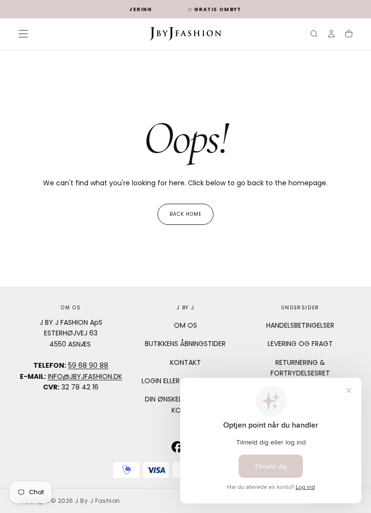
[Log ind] (331, 34)
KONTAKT (185, 362)
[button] (23, 34)
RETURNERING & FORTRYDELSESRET (300, 368)
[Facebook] (177, 447)
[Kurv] (349, 34)
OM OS (185, 325)
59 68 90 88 (88, 365)
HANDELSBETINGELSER (300, 325)
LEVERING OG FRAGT (300, 343)
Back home (185, 214)
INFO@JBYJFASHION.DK (85, 376)
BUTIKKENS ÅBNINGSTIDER (185, 343)
